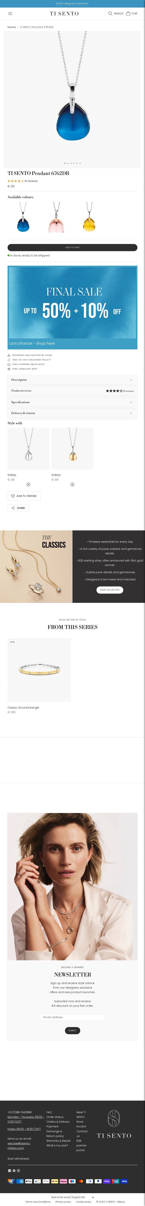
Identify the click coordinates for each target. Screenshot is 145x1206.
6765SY (56, 475)
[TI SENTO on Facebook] (9, 1171)
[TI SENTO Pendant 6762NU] (56, 217)
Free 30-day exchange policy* (31, 359)
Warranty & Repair (58, 1141)
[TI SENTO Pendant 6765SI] (28, 448)
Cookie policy (83, 1201)
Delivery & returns (23, 413)
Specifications (20, 402)
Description (19, 380)
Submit (72, 1030)
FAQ (49, 1112)
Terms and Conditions (38, 1201)
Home (12, 27)
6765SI (12, 475)
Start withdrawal (18, 1159)
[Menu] (10, 13)
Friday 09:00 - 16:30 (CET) (24, 1129)
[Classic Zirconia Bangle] (39, 670)
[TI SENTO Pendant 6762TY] (89, 217)
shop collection (110, 589)
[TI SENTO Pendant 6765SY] (72, 448)
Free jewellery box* (25, 368)
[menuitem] (39, 1202)
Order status (54, 1117)
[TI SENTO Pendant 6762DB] (23, 217)
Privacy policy (63, 1201)
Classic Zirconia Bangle (23, 708)
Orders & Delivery (57, 1122)
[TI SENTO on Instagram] (18, 1171)
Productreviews (72, 391)
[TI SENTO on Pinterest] (14, 1171)
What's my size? (57, 1145)
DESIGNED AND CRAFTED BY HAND (32, 355)
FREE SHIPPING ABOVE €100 (28, 364)
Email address (51, 1011)
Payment (52, 1126)
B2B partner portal (81, 1145)
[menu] (72, 1197)
